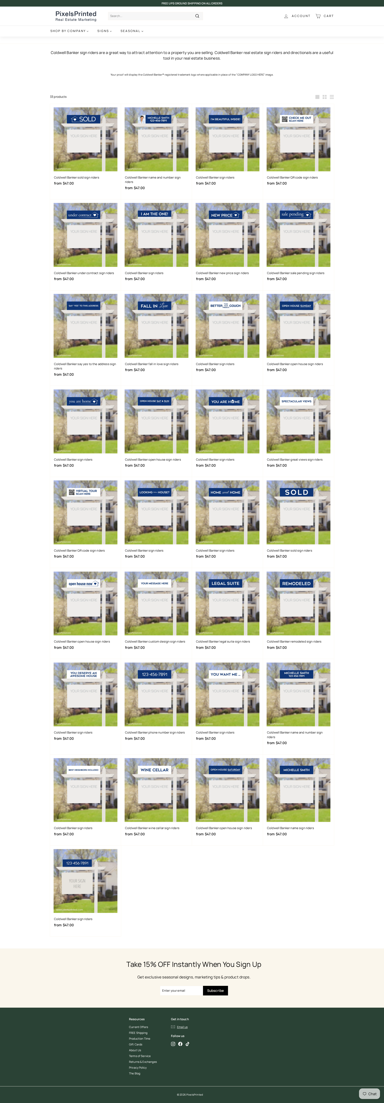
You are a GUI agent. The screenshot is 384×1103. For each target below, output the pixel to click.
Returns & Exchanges (143, 1062)
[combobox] (155, 16)
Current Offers (138, 1027)
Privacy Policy (138, 1067)
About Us (135, 1050)
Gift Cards (135, 1044)
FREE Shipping (138, 1033)
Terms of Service (140, 1056)
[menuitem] (69, 31)
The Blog (134, 1073)
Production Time (139, 1038)
